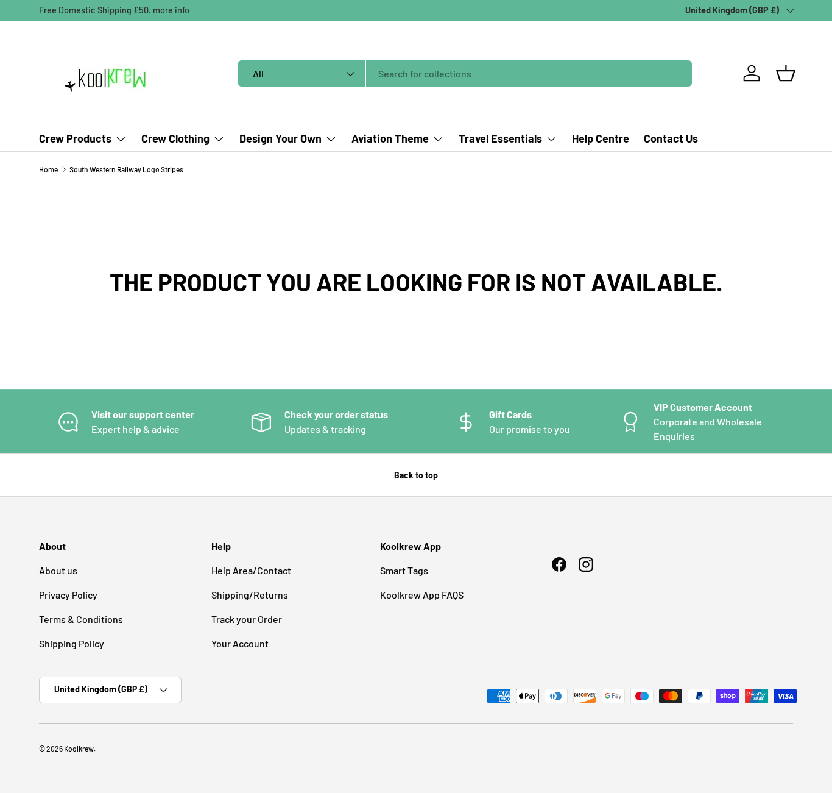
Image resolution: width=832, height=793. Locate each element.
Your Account (240, 643)
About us (58, 570)
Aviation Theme (390, 138)
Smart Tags (404, 570)
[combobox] (465, 73)
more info (171, 10)
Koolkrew (79, 748)
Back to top (416, 475)
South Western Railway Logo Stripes (126, 169)
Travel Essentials (500, 138)
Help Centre (600, 138)
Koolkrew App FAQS (422, 594)
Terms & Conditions (81, 619)
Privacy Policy (68, 594)
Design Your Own (280, 138)
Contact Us (671, 138)
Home (48, 169)
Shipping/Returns (249, 594)
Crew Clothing (175, 138)
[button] (785, 73)
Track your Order (246, 619)
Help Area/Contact (251, 570)
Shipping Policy (71, 643)
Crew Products (75, 138)
